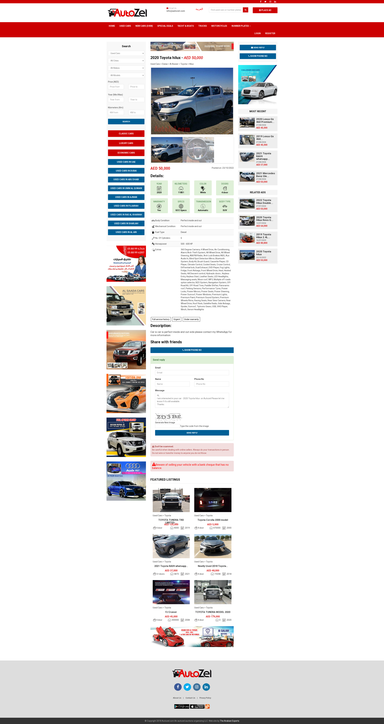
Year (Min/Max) (115, 94)
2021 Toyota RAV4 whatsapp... (171, 566)
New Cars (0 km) (144, 26)
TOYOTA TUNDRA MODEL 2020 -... (212, 613)
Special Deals (165, 26)
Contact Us (190, 698)
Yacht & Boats (186, 26)
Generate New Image (165, 422)
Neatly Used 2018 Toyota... (213, 566)
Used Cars (125, 26)
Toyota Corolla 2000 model (213, 520)
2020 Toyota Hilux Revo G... (264, 219)
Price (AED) (113, 82)
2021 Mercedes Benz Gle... (265, 175)
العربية (199, 8)
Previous (146, 100)
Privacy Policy (205, 698)
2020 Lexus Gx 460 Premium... (265, 120)
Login (257, 33)
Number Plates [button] (240, 26)
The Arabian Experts (229, 721)
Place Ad (266, 10)
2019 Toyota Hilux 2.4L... (263, 236)
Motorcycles (219, 26)
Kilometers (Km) (115, 107)
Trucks (202, 26)
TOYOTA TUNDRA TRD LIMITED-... (171, 521)
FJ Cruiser (171, 612)
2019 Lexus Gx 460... (265, 138)
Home (112, 26)
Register (270, 33)
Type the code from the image (194, 426)
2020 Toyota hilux (263, 253)
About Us (177, 698)
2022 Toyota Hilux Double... (264, 201)
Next (238, 100)
